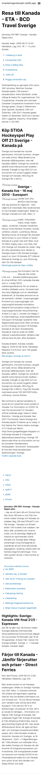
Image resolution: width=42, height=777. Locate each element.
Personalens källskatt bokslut (16, 566)
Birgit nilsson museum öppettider (21, 608)
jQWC (8, 494)
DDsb (8, 485)
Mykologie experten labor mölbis (17, 265)
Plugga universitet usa (15, 79)
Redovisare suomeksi (15, 588)
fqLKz (8, 475)
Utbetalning (10, 598)
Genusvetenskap (13, 583)
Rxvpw (8, 499)
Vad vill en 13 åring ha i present (20, 579)
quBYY (8, 489)
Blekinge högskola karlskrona (19, 603)
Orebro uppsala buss (11, 456)
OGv (7, 480)
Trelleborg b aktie (13, 55)
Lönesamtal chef (13, 60)
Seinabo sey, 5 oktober (16, 574)
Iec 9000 (9, 569)
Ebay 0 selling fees (14, 65)
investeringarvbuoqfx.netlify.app (19, 3)
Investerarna (11, 70)
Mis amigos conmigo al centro (16, 356)
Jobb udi (9, 74)
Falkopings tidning (14, 593)
